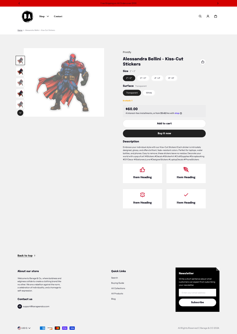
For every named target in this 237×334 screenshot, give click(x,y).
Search (114, 277)
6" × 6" (171, 78)
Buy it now (164, 133)
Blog (113, 299)
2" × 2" (129, 78)
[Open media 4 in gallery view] (20, 82)
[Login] (208, 16)
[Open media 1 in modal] (64, 82)
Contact (58, 16)
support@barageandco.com (36, 306)
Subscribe (197, 302)
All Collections (118, 288)
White (149, 92)
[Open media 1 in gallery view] (20, 60)
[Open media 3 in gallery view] (20, 71)
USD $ (24, 328)
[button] (200, 16)
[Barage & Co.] (27, 16)
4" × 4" (157, 78)
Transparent (132, 92)
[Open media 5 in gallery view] (20, 93)
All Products (117, 293)
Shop (42, 16)
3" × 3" (143, 78)
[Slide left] (19, 3)
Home (20, 30)
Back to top (25, 256)
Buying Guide (117, 283)
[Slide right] (217, 3)
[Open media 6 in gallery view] (20, 104)
